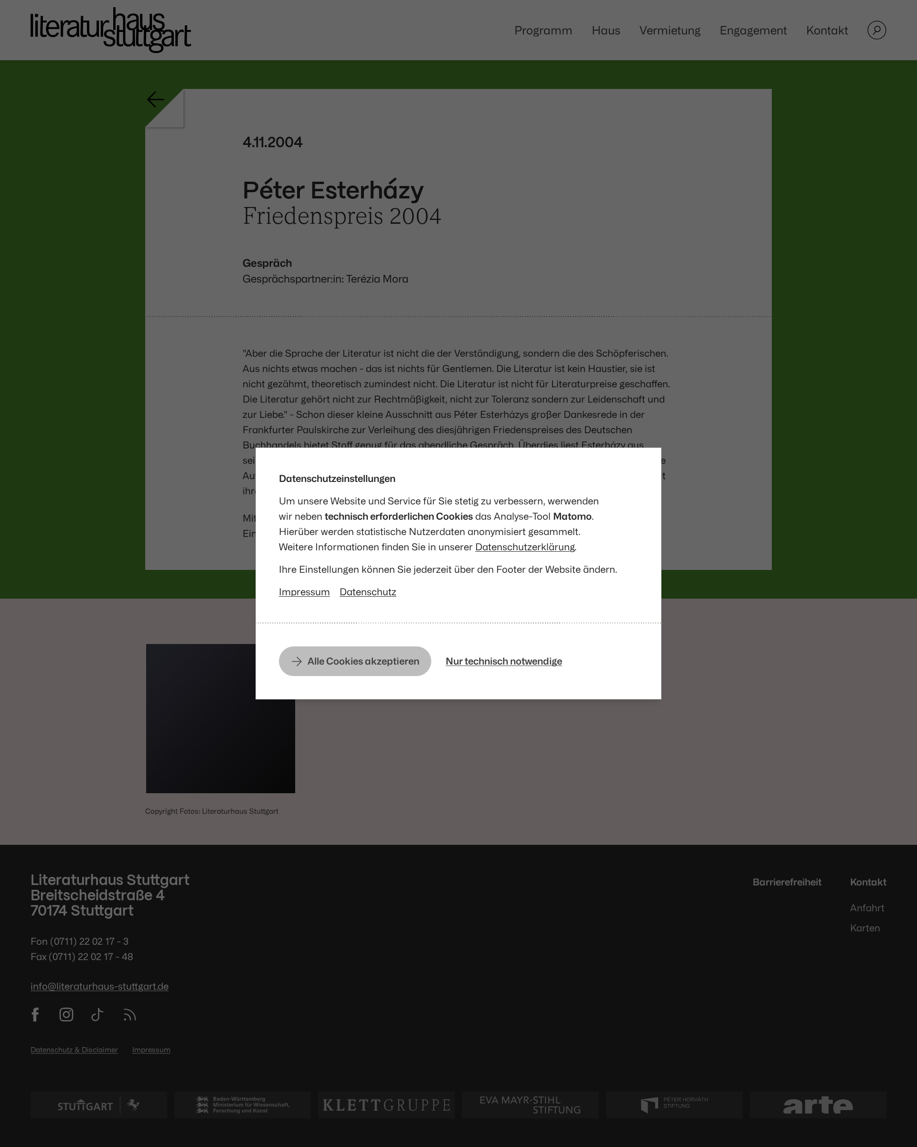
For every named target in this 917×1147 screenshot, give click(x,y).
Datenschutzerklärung (525, 546)
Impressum (304, 591)
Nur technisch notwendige (504, 660)
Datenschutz (368, 591)
